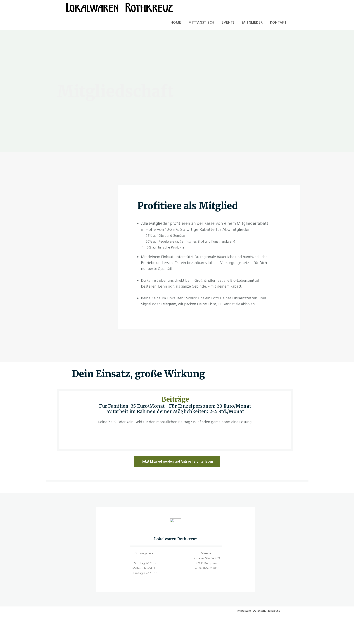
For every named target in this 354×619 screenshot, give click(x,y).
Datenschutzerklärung (266, 610)
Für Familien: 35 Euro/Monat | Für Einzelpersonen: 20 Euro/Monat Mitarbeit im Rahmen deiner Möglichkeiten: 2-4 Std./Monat (175, 408)
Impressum (244, 610)
